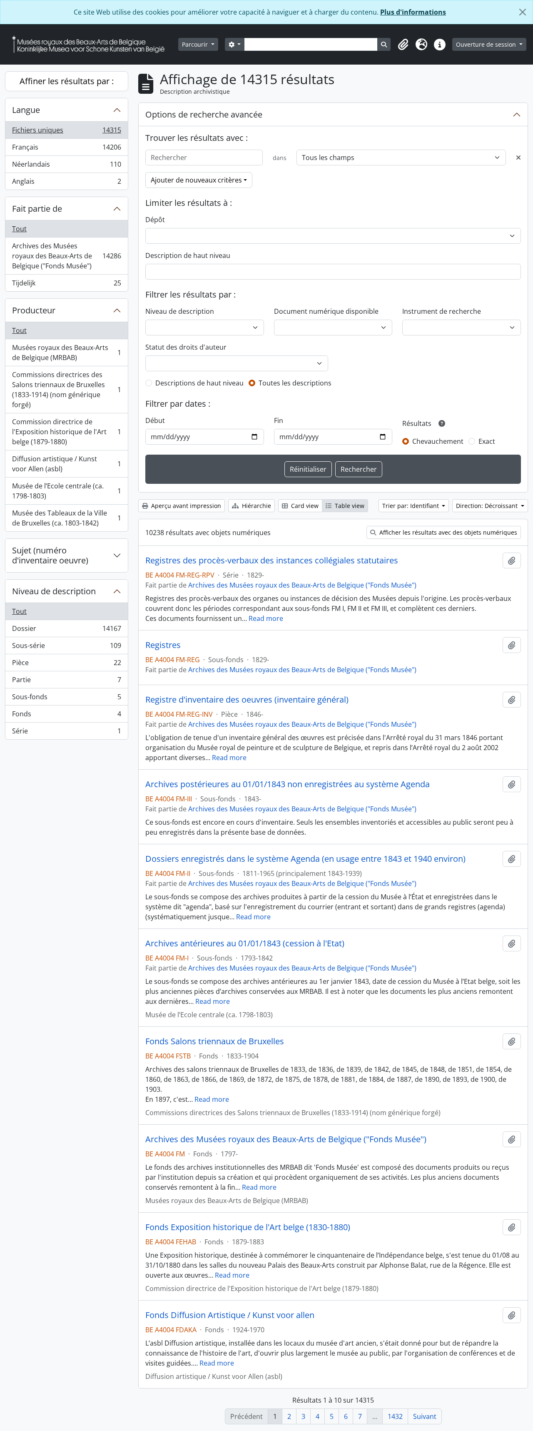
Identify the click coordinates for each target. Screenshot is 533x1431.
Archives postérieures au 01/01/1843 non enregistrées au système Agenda (287, 784)
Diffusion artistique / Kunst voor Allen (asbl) (66, 463)
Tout (19, 228)
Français (66, 149)
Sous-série (66, 647)
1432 (395, 1416)
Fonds (66, 716)
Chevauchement (437, 441)
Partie (66, 681)
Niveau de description (54, 591)
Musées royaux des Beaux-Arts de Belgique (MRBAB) (66, 352)
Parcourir (195, 44)
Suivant (424, 1416)
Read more (266, 618)
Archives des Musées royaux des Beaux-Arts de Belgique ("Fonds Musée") (66, 255)
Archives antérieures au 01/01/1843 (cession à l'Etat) (244, 943)
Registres (163, 645)
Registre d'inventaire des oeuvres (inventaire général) (247, 700)
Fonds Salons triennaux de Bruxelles (214, 1041)
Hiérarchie (255, 506)
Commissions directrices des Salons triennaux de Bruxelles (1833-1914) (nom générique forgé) (66, 389)
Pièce (66, 664)
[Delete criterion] (518, 158)
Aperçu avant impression (185, 506)
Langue (26, 109)
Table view (348, 506)
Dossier (66, 630)
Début (155, 420)
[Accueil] (91, 44)
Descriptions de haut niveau (199, 383)
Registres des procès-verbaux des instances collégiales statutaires (271, 560)
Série (66, 732)
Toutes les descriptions (295, 383)
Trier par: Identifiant (411, 506)
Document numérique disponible (326, 311)
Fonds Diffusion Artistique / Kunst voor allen (229, 1315)
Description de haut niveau (187, 255)
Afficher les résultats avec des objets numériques (447, 532)
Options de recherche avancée (203, 114)
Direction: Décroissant (487, 506)
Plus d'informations (413, 12)
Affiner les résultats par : (67, 81)
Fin (278, 420)
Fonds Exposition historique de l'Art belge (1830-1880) (247, 1227)
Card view (304, 506)
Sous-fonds (66, 698)
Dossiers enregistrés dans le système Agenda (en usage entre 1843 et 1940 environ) (305, 859)
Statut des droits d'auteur (186, 347)
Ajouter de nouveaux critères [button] (196, 180)
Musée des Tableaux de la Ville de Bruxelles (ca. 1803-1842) (66, 518)
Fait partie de (37, 208)
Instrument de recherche (441, 311)
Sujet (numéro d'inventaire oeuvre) (50, 555)
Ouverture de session (487, 44)
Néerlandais (66, 166)
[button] (403, 44)
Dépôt (155, 219)
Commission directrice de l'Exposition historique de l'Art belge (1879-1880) (66, 431)
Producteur (33, 310)
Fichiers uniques (66, 132)
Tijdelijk (66, 284)
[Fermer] (523, 12)
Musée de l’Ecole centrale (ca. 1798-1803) (66, 490)
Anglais (66, 183)
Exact (486, 441)
